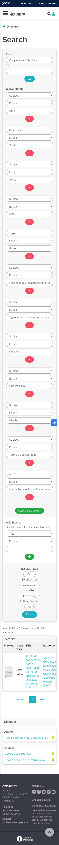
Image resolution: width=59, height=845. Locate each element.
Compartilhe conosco (43, 810)
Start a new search (29, 510)
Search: (10, 54)
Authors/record (29, 601)
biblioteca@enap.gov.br (15, 822)
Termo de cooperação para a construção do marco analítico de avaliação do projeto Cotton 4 (33, 671)
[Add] (29, 557)
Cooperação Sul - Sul (18, 753)
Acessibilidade (41, 800)
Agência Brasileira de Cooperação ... (26, 737)
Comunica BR (25, 4)
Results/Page (29, 568)
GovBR (5, 3)
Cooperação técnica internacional (25, 760)
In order (29, 590)
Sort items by (29, 579)
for (7, 65)
